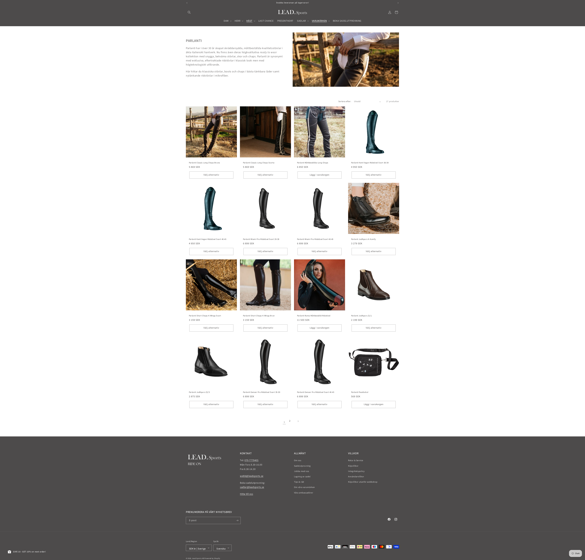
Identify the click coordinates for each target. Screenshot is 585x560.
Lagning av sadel (302, 476)
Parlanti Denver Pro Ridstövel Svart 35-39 (261, 392)
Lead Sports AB (198, 558)
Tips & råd (299, 482)
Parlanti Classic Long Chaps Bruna (204, 163)
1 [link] (284, 422)
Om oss (297, 460)
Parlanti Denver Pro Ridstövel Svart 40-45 (315, 392)
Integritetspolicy (356, 471)
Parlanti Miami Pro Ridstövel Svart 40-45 (315, 239)
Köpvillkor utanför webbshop (362, 482)
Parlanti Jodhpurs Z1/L (361, 316)
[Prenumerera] (237, 520)
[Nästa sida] (300, 422)
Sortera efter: (344, 101)
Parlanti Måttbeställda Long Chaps (312, 163)
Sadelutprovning (302, 466)
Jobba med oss (301, 471)
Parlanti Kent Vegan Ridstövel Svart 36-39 (370, 163)
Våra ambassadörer (303, 492)
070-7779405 (252, 460)
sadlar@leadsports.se (252, 487)
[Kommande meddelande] (398, 3)
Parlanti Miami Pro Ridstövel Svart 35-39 (261, 239)
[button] (189, 12)
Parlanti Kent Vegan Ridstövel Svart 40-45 (207, 239)
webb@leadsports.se (251, 476)
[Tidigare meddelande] (187, 3)
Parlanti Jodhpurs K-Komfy (363, 239)
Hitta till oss (246, 494)
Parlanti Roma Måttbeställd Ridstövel (313, 316)
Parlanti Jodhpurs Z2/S (199, 392)
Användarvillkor (356, 476)
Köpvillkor (353, 466)
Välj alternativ (211, 175)
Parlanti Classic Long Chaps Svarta (258, 163)
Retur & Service (355, 460)
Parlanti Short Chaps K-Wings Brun (259, 316)
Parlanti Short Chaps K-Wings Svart (205, 316)
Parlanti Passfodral (359, 392)
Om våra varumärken (304, 487)
